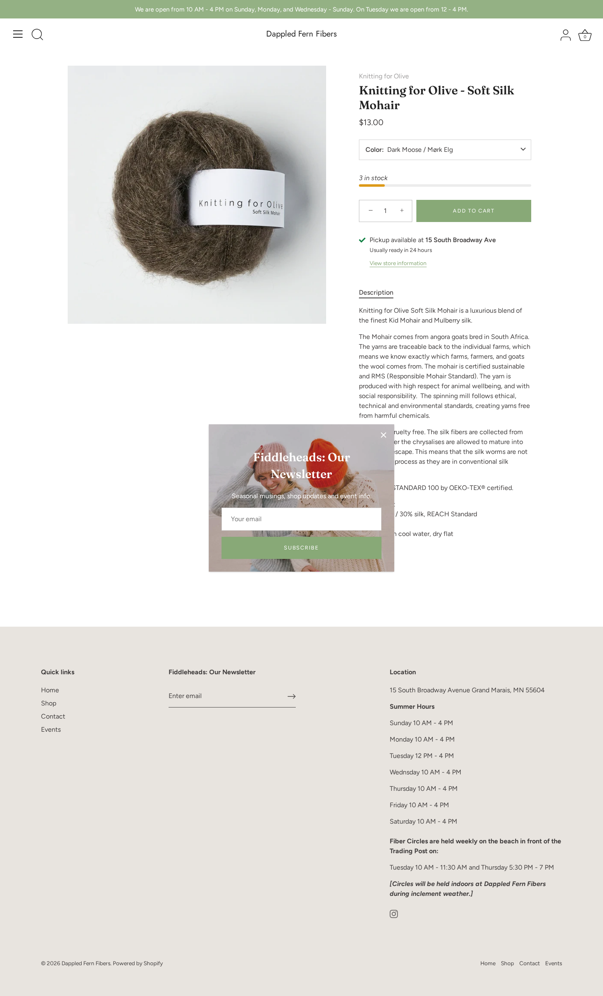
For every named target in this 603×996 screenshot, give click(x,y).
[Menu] (18, 34)
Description (376, 292)
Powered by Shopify (138, 963)
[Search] (37, 35)
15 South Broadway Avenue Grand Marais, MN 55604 (467, 690)
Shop (48, 703)
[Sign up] (292, 696)
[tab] (380, 293)
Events (51, 729)
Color (373, 150)
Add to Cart (474, 211)
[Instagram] (394, 913)
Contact (53, 716)
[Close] (384, 435)
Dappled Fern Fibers (301, 34)
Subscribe (301, 548)
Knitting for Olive (384, 76)
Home (50, 690)
